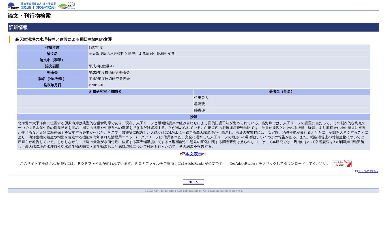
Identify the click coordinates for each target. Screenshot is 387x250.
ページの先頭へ (368, 171)
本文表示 (193, 154)
